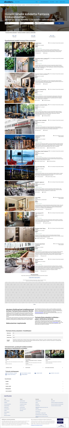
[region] (34, 423)
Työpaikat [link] (5, 402)
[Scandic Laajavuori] (34, 188)
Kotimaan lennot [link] (22, 405)
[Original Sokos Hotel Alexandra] (34, 142)
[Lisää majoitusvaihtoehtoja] (54, 367)
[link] (12, 373)
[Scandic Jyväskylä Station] (34, 111)
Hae (59, 23)
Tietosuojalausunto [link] (38, 400)
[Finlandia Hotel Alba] (34, 172)
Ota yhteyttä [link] (53, 400)
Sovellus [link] (5, 413)
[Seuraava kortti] (63, 36)
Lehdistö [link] (5, 410)
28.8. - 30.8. (52, 35)
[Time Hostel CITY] (34, 219)
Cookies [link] (37, 402)
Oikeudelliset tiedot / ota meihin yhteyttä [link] (41, 414)
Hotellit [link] (9, 4)
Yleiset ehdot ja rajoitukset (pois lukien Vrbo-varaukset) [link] (42, 408)
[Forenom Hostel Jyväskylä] (34, 80)
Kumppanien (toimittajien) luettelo (36, 425)
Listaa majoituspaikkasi (44, 1)
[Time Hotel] (34, 203)
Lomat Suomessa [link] (22, 407)
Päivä (8, 23)
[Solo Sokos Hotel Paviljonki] (34, 157)
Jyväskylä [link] (23, 4)
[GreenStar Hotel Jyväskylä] (34, 64)
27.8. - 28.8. (33, 35)
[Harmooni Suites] (34, 265)
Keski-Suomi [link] (19, 4)
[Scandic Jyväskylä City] (34, 95)
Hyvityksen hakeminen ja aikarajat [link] (56, 405)
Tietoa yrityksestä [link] (6, 400)
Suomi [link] (16, 4)
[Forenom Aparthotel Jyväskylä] (34, 250)
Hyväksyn (60, 419)
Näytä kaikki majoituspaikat (34, 277)
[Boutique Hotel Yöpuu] (34, 234)
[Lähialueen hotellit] (15, 367)
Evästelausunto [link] (38, 405)
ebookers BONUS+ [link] (7, 412)
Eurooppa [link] (12, 4)
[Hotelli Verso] (34, 49)
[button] (34, 381)
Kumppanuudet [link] (6, 407)
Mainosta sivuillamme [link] (7, 415)
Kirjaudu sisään (62, 1)
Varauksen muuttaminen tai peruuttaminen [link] (57, 402)
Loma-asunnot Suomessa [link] (23, 402)
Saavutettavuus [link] (38, 411)
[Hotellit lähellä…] (34, 367)
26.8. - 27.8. (14, 35)
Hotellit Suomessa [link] (22, 400)
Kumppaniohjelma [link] (6, 405)
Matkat (57, 1)
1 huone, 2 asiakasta (40, 23)
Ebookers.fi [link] (5, 4)
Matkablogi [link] (21, 410)
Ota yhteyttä (52, 1)
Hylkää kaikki (60, 422)
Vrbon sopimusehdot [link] (38, 409)
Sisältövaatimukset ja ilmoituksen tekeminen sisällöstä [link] (42, 416)
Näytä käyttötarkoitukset (61, 426)
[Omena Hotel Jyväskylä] (34, 126)
